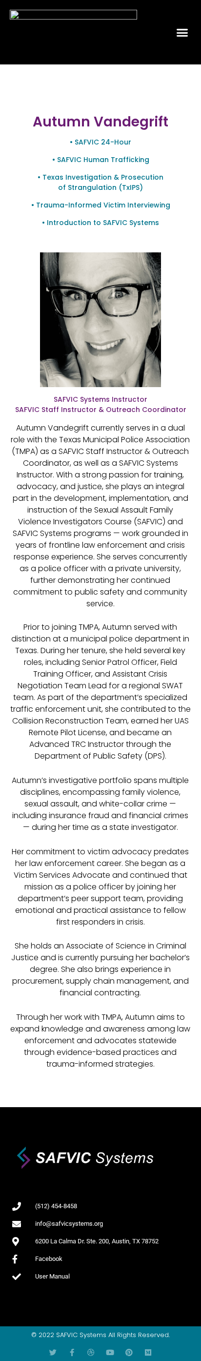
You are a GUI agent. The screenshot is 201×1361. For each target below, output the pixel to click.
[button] (182, 32)
